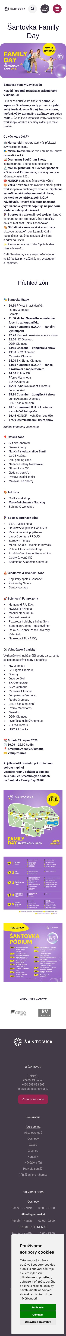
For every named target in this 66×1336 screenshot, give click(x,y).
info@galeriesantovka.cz (33, 1088)
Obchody (33, 1138)
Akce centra (33, 1126)
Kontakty (33, 1156)
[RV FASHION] (34, 1013)
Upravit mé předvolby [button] (38, 1321)
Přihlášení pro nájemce (33, 1174)
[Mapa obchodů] (44, 8)
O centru (33, 1150)
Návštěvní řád (33, 1162)
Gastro (33, 1144)
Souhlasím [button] (38, 1307)
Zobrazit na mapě (33, 1099)
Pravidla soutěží (33, 1168)
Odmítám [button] (37, 1314)
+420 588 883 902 (33, 1084)
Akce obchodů (33, 1132)
